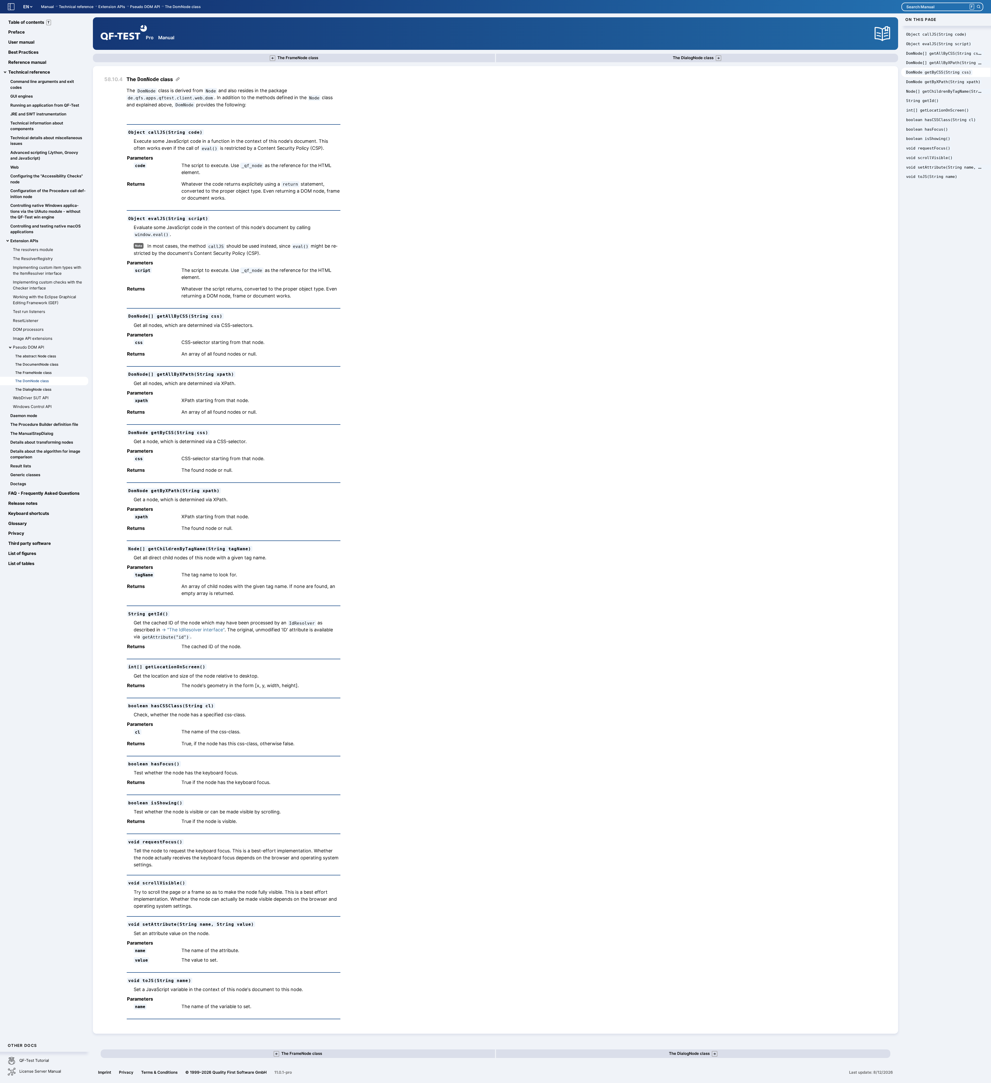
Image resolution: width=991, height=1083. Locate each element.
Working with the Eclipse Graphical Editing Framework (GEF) (44, 300)
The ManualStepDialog (31, 433)
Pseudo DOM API (145, 6)
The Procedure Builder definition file (44, 424)
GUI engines (21, 96)
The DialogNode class (33, 389)
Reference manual (27, 62)
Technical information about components (36, 126)
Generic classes (25, 475)
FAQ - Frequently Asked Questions (43, 493)
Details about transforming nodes (41, 442)
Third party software (29, 543)
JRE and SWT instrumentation (38, 114)
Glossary (17, 523)
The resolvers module (33, 249)
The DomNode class (183, 6)
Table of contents (29, 22)
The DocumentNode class (36, 364)
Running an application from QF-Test (44, 105)
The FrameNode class (33, 373)
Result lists (20, 466)
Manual (47, 6)
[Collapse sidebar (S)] (11, 7)
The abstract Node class (35, 356)
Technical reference (76, 6)
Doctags (18, 483)
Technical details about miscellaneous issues (46, 140)
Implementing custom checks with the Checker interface (47, 285)
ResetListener (25, 320)
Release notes (22, 503)
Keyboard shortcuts (28, 513)
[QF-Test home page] (124, 33)
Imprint (104, 1072)
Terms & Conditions (159, 1072)
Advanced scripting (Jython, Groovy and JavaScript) (44, 155)
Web (14, 167)
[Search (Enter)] (978, 7)
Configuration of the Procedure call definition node (47, 194)
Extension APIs (111, 6)
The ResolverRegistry (33, 258)
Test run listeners (29, 311)
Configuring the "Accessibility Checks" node (46, 179)
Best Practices (23, 52)
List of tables (21, 563)
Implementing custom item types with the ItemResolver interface (47, 270)
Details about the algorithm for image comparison (45, 454)
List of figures (22, 553)
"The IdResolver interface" (196, 629)
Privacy (16, 533)
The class (149, 79)
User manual (21, 42)
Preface (16, 32)
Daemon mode (23, 415)
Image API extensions (32, 338)
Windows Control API (32, 406)
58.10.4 (113, 79)
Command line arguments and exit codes (42, 84)
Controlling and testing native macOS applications (45, 229)
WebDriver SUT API (31, 397)
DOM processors (28, 329)
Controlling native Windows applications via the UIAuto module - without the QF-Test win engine (45, 211)
